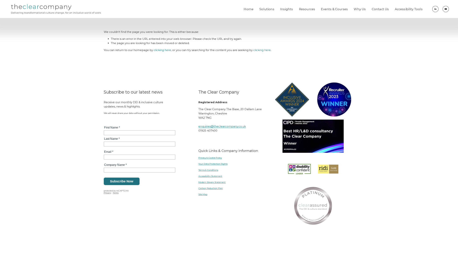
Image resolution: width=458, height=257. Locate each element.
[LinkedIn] (435, 9)
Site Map (202, 194)
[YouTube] (446, 9)
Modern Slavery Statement (212, 182)
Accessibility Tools (409, 9)
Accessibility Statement (210, 176)
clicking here (162, 50)
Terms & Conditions (208, 170)
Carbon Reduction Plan (210, 188)
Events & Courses (334, 9)
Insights (286, 9)
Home (249, 9)
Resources (307, 9)
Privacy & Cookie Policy (210, 157)
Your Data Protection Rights (213, 163)
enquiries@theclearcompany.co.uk (222, 126)
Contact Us (380, 9)
